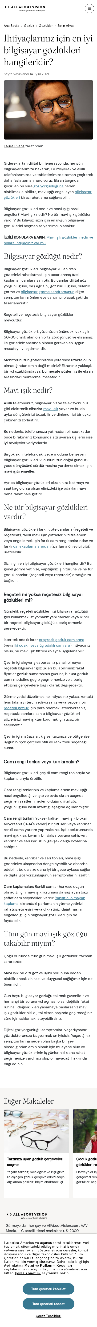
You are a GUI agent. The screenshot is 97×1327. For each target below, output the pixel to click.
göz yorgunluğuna (48, 186)
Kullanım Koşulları (56, 1265)
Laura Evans (14, 146)
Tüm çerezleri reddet (48, 1304)
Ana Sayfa (11, 25)
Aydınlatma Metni (19, 1265)
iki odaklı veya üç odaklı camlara (42, 645)
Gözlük (29, 25)
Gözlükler (46, 25)
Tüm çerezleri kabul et (48, 1289)
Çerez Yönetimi (28, 1273)
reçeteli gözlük (16, 707)
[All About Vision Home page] (25, 8)
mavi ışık (50, 408)
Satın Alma (65, 25)
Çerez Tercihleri (48, 1316)
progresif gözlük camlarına (61, 639)
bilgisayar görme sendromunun (47, 291)
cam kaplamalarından (32, 546)
